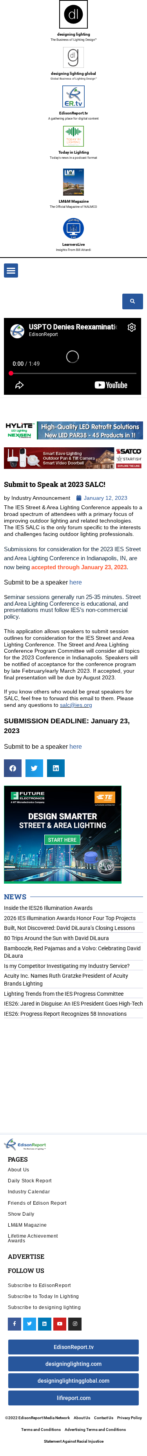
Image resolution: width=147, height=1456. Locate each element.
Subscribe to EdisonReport (39, 1285)
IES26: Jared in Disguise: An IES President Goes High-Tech (73, 1003)
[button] (11, 270)
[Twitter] (29, 1324)
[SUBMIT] (132, 301)
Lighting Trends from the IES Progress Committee (63, 994)
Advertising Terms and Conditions (95, 1429)
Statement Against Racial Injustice (73, 1441)
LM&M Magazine (74, 201)
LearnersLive (73, 244)
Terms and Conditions (41, 1429)
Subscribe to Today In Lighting (43, 1296)
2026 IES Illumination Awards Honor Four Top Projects (70, 918)
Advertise (26, 1256)
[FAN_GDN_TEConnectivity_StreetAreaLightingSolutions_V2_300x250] (63, 834)
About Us (18, 1169)
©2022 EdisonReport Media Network (37, 1418)
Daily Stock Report (30, 1180)
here (75, 582)
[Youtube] (60, 1324)
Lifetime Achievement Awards (33, 1238)
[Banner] (73, 457)
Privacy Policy (129, 1418)
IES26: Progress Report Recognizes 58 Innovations (65, 1014)
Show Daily (21, 1213)
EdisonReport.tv (73, 113)
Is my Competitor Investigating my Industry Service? (67, 966)
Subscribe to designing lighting (44, 1307)
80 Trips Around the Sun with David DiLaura (56, 938)
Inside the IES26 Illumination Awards (48, 908)
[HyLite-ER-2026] (73, 430)
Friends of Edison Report (37, 1202)
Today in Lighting (73, 152)
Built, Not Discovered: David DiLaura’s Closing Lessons (69, 928)
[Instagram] (75, 1324)
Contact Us (103, 1418)
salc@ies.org (76, 705)
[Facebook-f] (14, 1324)
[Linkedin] (44, 1324)
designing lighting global (73, 73)
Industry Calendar (29, 1191)
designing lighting (73, 34)
